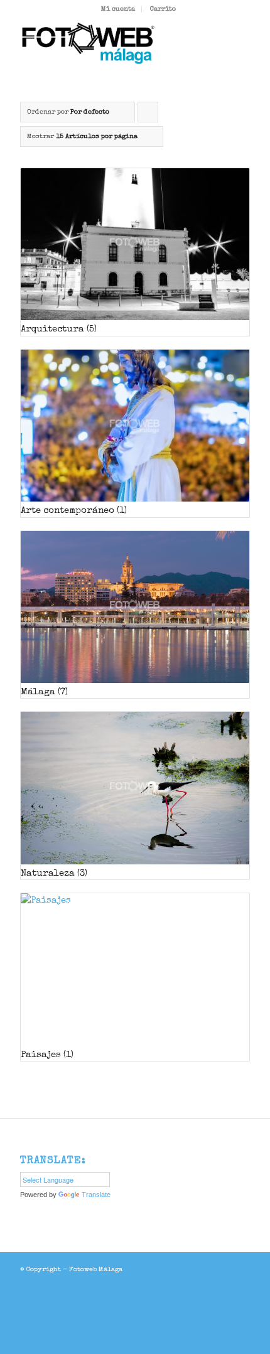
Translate (96, 1194)
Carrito (163, 9)
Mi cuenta (118, 9)
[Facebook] (240, 1268)
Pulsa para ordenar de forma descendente (148, 115)
